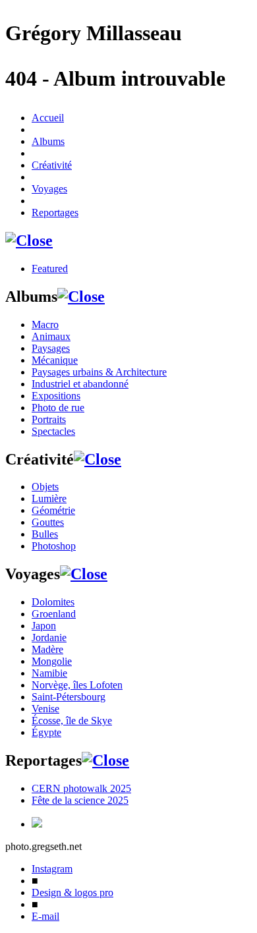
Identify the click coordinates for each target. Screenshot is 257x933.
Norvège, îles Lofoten (77, 685)
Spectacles (53, 431)
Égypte (46, 732)
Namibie (49, 673)
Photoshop (54, 545)
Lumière (49, 498)
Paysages (51, 348)
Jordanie (49, 637)
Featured (50, 268)
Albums (48, 141)
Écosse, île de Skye (72, 720)
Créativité (52, 165)
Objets (45, 486)
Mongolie (52, 661)
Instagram (52, 868)
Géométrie (53, 510)
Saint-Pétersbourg (68, 696)
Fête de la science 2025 (80, 800)
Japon (44, 625)
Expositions (56, 395)
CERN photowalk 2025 (81, 788)
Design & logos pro (72, 892)
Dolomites (53, 602)
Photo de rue (58, 407)
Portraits (49, 419)
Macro (45, 324)
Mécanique (55, 360)
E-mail (45, 916)
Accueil (48, 117)
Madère (47, 649)
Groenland (54, 613)
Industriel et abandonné (80, 383)
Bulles (45, 534)
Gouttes (48, 522)
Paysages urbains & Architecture (99, 372)
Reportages (55, 212)
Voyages (49, 188)
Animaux (51, 336)
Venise (45, 708)
